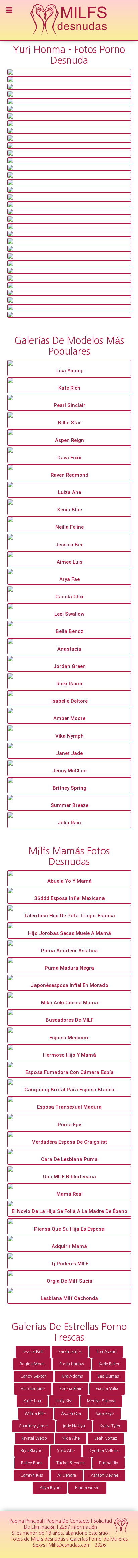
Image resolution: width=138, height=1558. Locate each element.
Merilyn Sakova (101, 1401)
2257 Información (78, 1527)
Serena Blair (70, 1389)
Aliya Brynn (50, 1488)
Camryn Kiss (31, 1475)
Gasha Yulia (107, 1389)
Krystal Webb (34, 1438)
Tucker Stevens (70, 1463)
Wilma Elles (35, 1413)
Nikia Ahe (71, 1438)
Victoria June (33, 1389)
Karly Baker (109, 1364)
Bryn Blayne (31, 1451)
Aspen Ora (71, 1413)
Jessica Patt (33, 1352)
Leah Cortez (105, 1438)
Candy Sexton (33, 1376)
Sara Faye (105, 1413)
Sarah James (69, 1352)
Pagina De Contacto (68, 1521)
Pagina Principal (26, 1521)
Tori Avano (106, 1352)
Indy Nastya (74, 1426)
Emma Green (87, 1488)
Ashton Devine (104, 1475)
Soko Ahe (66, 1451)
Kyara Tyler (110, 1426)
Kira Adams (72, 1376)
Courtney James (33, 1426)
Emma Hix (108, 1463)
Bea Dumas (108, 1376)
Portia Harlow (71, 1364)
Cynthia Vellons (103, 1451)
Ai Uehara (66, 1475)
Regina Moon (32, 1364)
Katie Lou (32, 1401)
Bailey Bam (31, 1463)
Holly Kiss (64, 1401)
